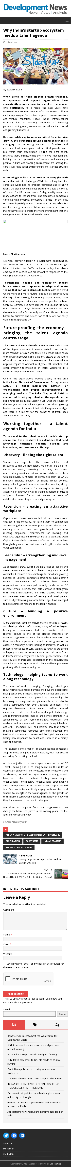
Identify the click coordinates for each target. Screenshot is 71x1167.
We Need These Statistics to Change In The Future (34, 1078)
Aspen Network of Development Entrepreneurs (33, 834)
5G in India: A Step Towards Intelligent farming (32, 1054)
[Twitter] (6, 1136)
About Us (7, 1143)
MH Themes (55, 1163)
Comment (8, 909)
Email (6, 944)
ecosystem (32, 841)
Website (7, 953)
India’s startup (52, 841)
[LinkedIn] (22, 1136)
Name (7, 934)
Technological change (19, 847)
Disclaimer (8, 1148)
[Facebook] (14, 1136)
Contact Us (8, 1153)
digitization (13, 841)
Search (7, 1009)
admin (13, 42)
